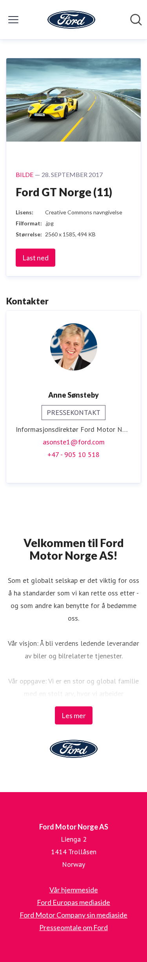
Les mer (74, 715)
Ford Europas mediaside (73, 902)
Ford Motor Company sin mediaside (73, 914)
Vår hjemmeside (73, 889)
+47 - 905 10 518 (73, 454)
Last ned (35, 257)
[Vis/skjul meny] (13, 19)
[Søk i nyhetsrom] (136, 19)
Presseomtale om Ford (73, 927)
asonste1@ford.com (74, 441)
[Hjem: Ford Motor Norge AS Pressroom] (71, 20)
